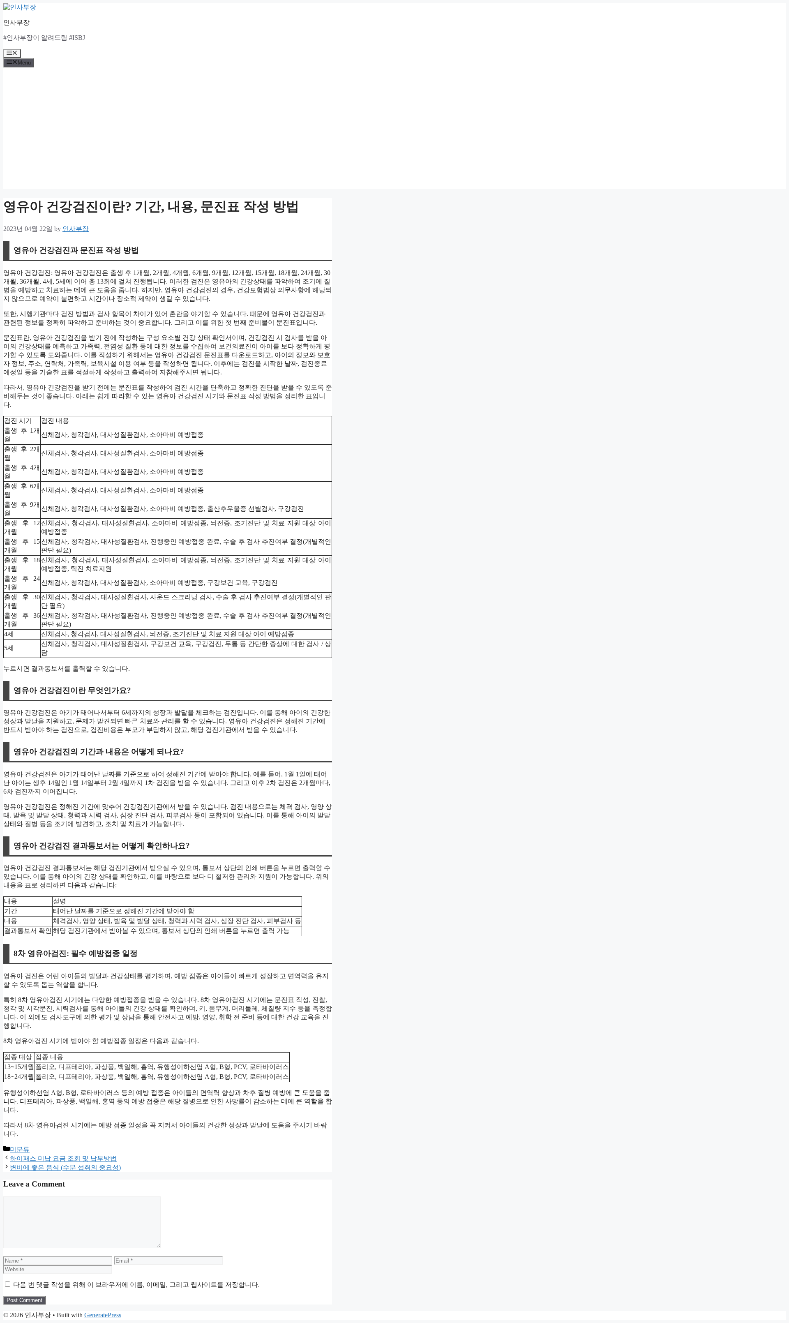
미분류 (20, 1149)
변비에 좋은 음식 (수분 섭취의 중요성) (65, 1167)
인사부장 (16, 22)
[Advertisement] (394, 131)
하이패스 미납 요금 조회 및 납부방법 (63, 1158)
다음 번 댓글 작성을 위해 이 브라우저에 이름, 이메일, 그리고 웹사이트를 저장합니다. (136, 1284)
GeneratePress (102, 1314)
